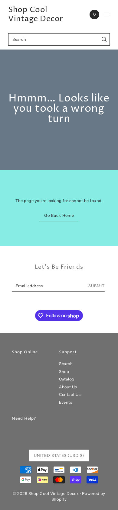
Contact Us (69, 394)
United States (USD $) (59, 455)
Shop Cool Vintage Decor (35, 14)
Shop (64, 371)
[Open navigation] (106, 14)
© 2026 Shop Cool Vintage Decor (45, 493)
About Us (68, 387)
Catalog (66, 379)
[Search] (104, 39)
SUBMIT (96, 286)
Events (65, 402)
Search (66, 363)
